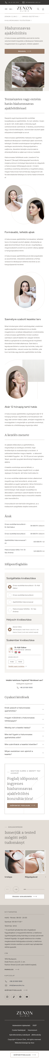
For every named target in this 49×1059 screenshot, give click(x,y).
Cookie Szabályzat (18, 1030)
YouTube (27, 996)
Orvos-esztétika (30, 16)
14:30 (12, 662)
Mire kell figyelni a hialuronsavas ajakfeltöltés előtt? (18, 736)
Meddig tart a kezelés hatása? (18, 727)
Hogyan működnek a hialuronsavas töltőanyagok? (20, 719)
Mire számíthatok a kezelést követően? (21, 744)
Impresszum (32, 1030)
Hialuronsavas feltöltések (18, 20)
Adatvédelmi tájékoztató (21, 1025)
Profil (43, 9)
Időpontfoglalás (13, 990)
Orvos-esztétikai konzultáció (23, 595)
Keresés (38, 9)
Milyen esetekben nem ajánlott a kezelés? (19, 752)
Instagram (7, 996)
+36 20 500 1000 (13, 2)
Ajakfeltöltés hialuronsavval (23, 602)
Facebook (20, 996)
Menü (6, 9)
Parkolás (9, 969)
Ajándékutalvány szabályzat (19, 1035)
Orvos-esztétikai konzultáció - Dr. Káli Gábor (26, 586)
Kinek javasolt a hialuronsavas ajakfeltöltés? (17, 709)
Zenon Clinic (24, 9)
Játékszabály (36, 1035)
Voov (32, 1043)
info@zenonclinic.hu (33, 2)
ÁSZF (35, 1025)
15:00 (20, 662)
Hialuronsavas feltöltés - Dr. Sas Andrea (24, 610)
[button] (16, 889)
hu (10, 9)
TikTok (14, 996)
